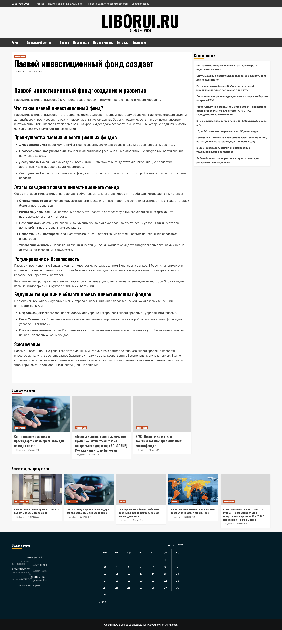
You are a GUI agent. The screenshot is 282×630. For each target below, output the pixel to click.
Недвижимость (103, 42)
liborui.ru (140, 20)
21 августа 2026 (138, 520)
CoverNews (155, 624)
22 (165, 580)
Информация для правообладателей (107, 3)
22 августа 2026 (33, 450)
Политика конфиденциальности (65, 3)
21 (153, 580)
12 (128, 573)
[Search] (268, 42)
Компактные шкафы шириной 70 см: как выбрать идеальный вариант (226, 67)
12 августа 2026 (189, 516)
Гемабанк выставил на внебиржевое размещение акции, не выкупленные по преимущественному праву (231, 139)
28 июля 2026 (94, 454)
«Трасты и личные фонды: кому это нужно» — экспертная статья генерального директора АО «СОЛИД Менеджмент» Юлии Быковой (101, 443)
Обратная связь (140, 3)
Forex (15, 42)
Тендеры (123, 42)
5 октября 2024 (35, 71)
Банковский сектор (39, 42)
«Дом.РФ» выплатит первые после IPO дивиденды (227, 131)
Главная (40, 3)
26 (128, 587)
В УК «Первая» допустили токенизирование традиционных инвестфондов (159, 441)
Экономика (140, 42)
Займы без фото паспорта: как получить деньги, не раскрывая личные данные (227, 160)
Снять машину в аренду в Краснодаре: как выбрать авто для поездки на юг (39, 441)
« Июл (102, 601)
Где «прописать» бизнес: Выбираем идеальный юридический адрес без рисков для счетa (225, 88)
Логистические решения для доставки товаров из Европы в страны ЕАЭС (232, 98)
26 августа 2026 (33, 516)
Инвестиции (81, 42)
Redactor (20, 71)
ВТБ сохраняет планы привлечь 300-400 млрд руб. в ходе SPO (231, 122)
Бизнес (64, 42)
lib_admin (20, 450)
